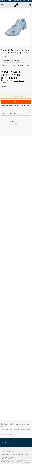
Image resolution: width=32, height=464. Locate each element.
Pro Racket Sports (8, 454)
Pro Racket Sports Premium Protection (13, 460)
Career (26, 454)
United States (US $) (8, 451)
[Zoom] (5, 43)
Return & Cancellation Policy (10, 457)
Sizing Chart (19, 81)
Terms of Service (6, 461)
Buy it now (16, 101)
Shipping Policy (9, 456)
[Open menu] (3, 5)
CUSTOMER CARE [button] (6, 442)
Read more (3, 82)
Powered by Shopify (22, 461)
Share (5, 86)
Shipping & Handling (18, 65)
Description (5, 65)
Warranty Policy (6, 458)
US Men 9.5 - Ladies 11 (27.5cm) (10, 113)
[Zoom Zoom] (16, 27)
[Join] (29, 434)
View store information (20, 62)
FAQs (2, 456)
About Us (20, 454)
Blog (13, 461)
